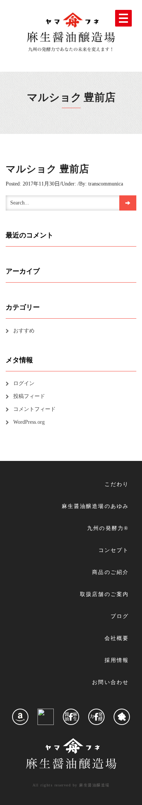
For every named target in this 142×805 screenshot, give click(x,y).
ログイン (23, 383)
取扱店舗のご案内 (104, 594)
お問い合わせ (110, 682)
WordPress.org (29, 422)
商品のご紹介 (110, 572)
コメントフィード (34, 409)
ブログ (120, 616)
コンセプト (113, 550)
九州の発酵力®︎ (108, 528)
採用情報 (117, 660)
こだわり (117, 484)
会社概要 (117, 638)
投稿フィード (29, 396)
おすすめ (23, 330)
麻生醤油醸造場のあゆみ (95, 506)
